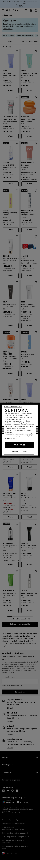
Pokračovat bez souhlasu (13, 407)
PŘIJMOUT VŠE (19, 445)
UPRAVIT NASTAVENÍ (19, 451)
